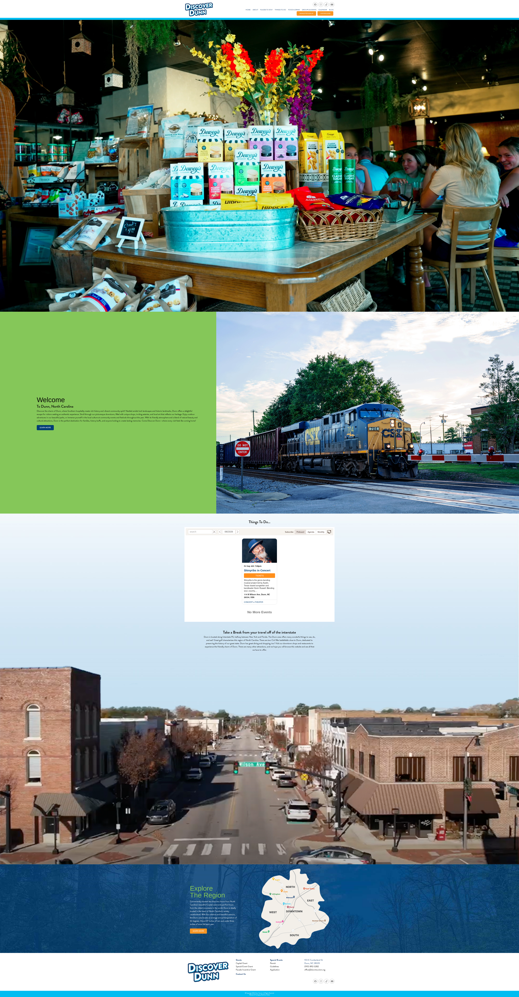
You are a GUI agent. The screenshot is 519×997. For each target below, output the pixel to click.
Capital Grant (241, 963)
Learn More (45, 427)
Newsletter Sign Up (306, 13)
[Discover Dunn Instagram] (320, 4)
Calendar (322, 10)
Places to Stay (266, 10)
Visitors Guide (325, 13)
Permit (273, 963)
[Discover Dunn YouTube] (332, 4)
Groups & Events (309, 10)
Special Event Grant (244, 966)
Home (248, 10)
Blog (331, 10)
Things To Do (280, 10)
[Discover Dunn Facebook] (315, 4)
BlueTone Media (265, 995)
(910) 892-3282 (311, 966)
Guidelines (274, 966)
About (255, 10)
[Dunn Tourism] (199, 9)
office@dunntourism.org (314, 969)
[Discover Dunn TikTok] (326, 4)
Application (275, 969)
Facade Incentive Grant (246, 969)
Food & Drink (294, 10)
